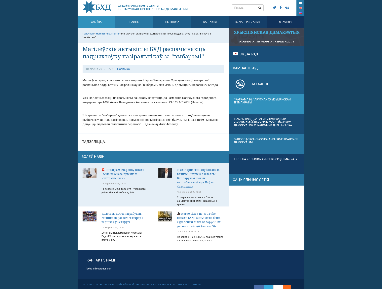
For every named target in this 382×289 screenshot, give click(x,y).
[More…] (284, 287)
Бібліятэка (172, 21)
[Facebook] (259, 287)
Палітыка (123, 69)
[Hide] (288, 287)
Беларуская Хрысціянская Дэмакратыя (153, 8)
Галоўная (96, 21)
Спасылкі (285, 21)
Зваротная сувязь (247, 21)
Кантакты (210, 21)
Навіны (134, 21)
